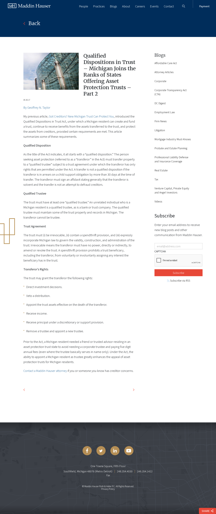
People (83, 6)
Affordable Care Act (165, 63)
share (206, 511)
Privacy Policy (108, 488)
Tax (156, 179)
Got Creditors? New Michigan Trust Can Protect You (81, 116)
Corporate (160, 81)
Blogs (113, 6)
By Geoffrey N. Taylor (36, 107)
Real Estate (161, 170)
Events (154, 6)
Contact (169, 6)
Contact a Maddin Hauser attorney (45, 371)
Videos (158, 201)
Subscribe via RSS (180, 280)
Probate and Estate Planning (170, 148)
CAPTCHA (160, 251)
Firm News (160, 121)
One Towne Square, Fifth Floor (108, 466)
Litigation (159, 130)
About (126, 6)
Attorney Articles (164, 72)
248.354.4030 (125, 471)
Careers (140, 6)
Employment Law (164, 112)
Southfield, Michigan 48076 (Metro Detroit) (88, 471)
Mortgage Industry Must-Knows (172, 139)
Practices (99, 6)
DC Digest (160, 103)
